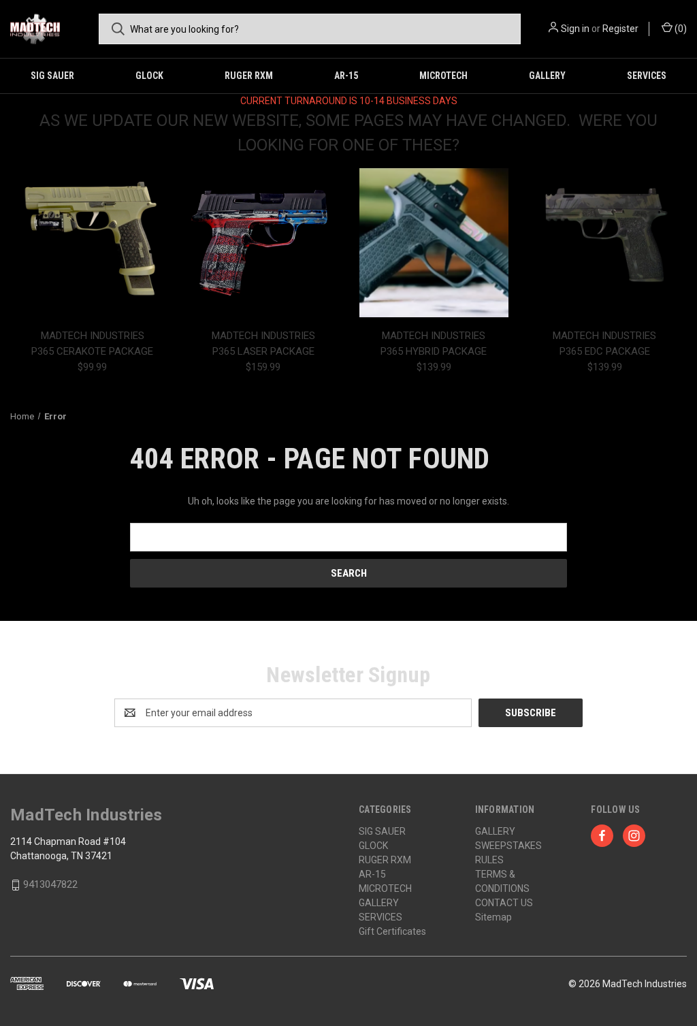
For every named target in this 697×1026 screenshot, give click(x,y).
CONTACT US (504, 902)
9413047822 (50, 884)
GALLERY (547, 75)
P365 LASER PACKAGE (263, 351)
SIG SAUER (52, 75)
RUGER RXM (249, 75)
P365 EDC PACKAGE (605, 351)
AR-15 (346, 75)
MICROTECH (443, 75)
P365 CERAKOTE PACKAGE (92, 351)
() (679, 28)
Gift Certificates (392, 931)
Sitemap (493, 917)
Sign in (575, 28)
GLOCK (149, 75)
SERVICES (646, 75)
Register (620, 28)
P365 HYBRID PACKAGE (433, 351)
